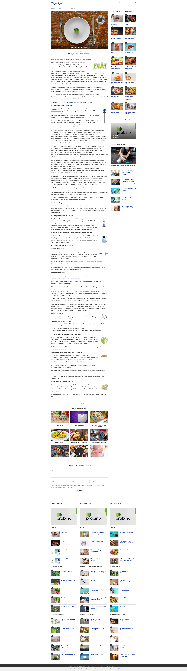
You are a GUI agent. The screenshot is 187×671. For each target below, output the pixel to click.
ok (116, 668)
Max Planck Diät (115, 96)
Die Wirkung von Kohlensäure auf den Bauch (116, 38)
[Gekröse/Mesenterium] (84, 543)
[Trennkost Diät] (60, 435)
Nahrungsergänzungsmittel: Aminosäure (98, 607)
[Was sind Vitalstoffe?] (114, 552)
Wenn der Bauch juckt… (126, 637)
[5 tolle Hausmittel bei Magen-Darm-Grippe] (114, 657)
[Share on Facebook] (77, 403)
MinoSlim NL (64, 558)
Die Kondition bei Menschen (126, 198)
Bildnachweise (91, 666)
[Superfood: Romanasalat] (55, 600)
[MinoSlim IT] (55, 552)
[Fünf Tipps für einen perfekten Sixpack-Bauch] (115, 208)
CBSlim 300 (114, 24)
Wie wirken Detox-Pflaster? (68, 637)
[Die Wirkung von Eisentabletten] (84, 621)
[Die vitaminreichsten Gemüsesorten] (114, 573)
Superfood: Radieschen (67, 589)
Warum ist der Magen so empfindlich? (97, 550)
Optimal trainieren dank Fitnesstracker (123, 165)
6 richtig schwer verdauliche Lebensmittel (129, 98)
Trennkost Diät (59, 442)
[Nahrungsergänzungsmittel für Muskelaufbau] (84, 600)
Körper (130, 3)
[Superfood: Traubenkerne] (55, 582)
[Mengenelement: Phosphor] (84, 648)
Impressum (69, 666)
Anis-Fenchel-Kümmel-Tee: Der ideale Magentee (130, 68)
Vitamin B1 (123, 598)
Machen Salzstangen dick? (116, 113)
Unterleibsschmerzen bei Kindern (130, 113)
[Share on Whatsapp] (81, 403)
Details (119, 668)
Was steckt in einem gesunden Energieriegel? (127, 542)
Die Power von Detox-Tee (68, 654)
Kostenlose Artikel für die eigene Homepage (109, 666)
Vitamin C (122, 606)
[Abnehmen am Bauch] (99, 451)
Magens (70, 295)
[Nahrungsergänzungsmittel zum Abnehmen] (84, 591)
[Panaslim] (130, 18)
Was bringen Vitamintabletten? (125, 581)
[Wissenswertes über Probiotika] (84, 561)
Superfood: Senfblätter (67, 571)
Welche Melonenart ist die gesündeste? (116, 67)
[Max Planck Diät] (117, 91)
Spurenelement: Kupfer (97, 654)
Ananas (77, 102)
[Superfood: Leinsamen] (114, 534)
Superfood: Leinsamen (126, 532)
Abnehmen (121, 3)
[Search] (135, 3)
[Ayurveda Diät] (60, 451)
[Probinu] (123, 131)
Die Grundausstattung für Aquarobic (129, 189)
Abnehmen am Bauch (99, 458)
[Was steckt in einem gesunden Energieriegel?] (114, 543)
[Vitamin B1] (114, 600)
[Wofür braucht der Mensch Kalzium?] (84, 630)
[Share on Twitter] (78, 403)
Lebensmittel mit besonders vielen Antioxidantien (127, 559)
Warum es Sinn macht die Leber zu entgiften (68, 620)
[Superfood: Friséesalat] (55, 609)
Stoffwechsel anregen (99, 442)
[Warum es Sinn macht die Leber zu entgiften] (55, 621)
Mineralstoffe (66, 278)
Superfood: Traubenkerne (68, 580)
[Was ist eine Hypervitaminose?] (114, 591)
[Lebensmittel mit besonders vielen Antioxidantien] (114, 561)
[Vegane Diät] (60, 417)
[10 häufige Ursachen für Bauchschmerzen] (130, 77)
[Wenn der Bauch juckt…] (114, 639)
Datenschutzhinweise (80, 666)
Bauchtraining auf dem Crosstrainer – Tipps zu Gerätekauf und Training (128, 181)
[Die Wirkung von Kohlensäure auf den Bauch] (117, 31)
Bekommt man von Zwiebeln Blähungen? (130, 37)
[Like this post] (75, 403)
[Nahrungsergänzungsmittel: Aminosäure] (84, 609)
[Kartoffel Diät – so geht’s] (79, 435)
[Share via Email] (83, 403)
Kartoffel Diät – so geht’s (79, 442)
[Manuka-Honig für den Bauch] (117, 77)
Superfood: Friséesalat (67, 606)
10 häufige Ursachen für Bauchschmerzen (130, 83)
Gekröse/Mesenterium (97, 541)
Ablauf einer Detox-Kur (67, 628)
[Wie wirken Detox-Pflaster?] (55, 639)
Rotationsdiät (79, 458)
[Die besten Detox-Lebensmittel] (55, 648)
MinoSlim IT (64, 550)
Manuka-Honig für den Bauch (117, 83)
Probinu (115, 135)
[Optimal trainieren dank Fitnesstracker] (123, 155)
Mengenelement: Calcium (98, 637)
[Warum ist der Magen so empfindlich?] (84, 552)
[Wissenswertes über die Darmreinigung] (84, 534)
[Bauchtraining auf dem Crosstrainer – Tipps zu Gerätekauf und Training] (115, 182)
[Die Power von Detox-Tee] (55, 657)
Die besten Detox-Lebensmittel (66, 646)
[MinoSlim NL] (55, 561)
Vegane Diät (59, 425)
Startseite (53, 8)
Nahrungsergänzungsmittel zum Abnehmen (98, 589)
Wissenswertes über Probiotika (96, 559)
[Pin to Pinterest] (80, 403)
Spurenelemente (76, 278)
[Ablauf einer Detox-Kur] (55, 630)
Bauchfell (113, 52)
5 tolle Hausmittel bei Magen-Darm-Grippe (128, 655)
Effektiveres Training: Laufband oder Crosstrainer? (127, 172)
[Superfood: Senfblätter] (55, 573)
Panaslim (127, 24)
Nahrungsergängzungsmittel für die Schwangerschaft (98, 572)
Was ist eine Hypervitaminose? (125, 589)
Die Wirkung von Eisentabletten (95, 620)
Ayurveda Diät (60, 458)
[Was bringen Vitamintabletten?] (114, 582)
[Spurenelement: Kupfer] (84, 657)
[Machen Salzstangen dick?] (117, 106)
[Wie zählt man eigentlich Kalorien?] (99, 417)
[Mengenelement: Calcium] (84, 639)
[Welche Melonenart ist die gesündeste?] (117, 61)
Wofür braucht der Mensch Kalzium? (98, 629)
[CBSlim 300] (117, 18)
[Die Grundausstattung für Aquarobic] (115, 191)
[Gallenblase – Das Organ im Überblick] (130, 47)
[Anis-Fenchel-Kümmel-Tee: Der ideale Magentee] (130, 61)
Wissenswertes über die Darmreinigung (97, 533)
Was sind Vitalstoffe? (126, 550)
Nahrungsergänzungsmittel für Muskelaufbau (98, 598)
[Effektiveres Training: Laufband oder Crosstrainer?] (115, 173)
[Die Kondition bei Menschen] (115, 200)
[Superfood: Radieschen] (55, 591)
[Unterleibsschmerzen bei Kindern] (130, 106)
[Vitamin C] (114, 609)
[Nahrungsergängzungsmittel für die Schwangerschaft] (84, 573)
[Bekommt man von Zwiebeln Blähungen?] (130, 31)
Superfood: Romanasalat (68, 598)
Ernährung (112, 3)
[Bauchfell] (117, 47)
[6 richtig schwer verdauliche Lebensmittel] (130, 91)
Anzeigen (57, 109)
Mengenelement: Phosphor (98, 645)
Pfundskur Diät (79, 425)
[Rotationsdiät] (79, 451)
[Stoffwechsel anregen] (99, 435)
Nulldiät (71, 102)
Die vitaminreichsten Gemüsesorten (125, 572)
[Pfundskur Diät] (79, 417)
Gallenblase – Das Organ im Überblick (129, 53)
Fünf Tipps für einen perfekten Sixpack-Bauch (129, 207)
